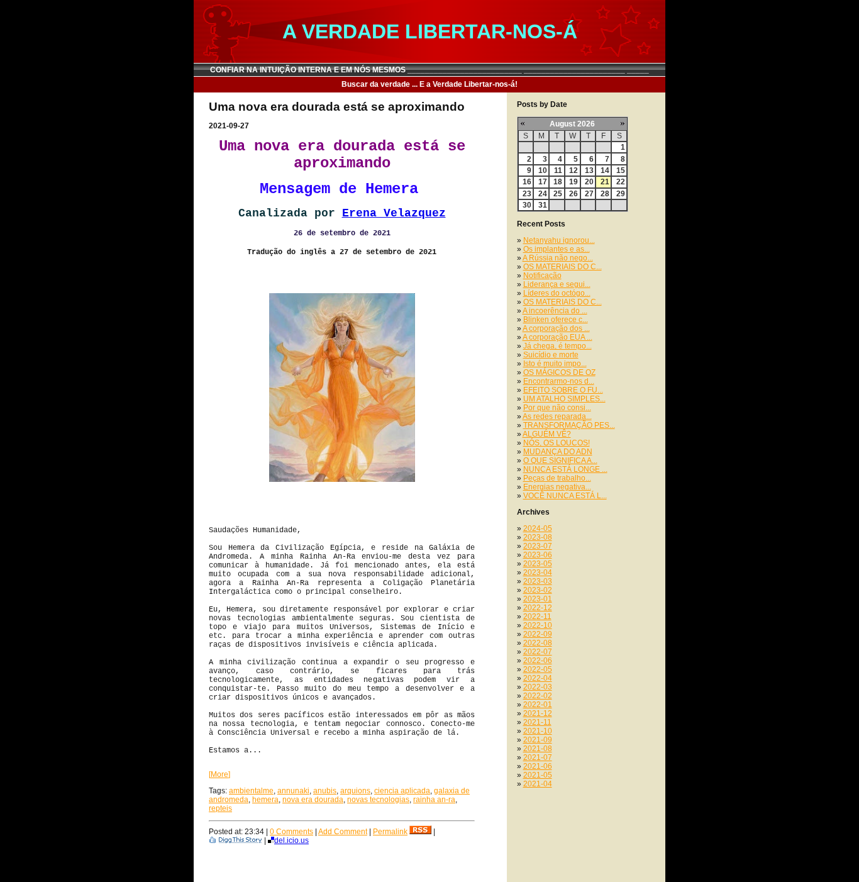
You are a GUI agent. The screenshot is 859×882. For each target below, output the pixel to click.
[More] (219, 774)
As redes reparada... (557, 416)
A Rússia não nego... (558, 258)
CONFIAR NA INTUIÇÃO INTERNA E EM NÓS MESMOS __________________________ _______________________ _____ (429, 69)
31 (542, 205)
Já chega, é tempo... (557, 346)
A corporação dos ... (556, 328)
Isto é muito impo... (555, 363)
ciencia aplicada (402, 790)
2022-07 (537, 651)
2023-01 (537, 599)
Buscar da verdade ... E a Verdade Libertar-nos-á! (429, 84)
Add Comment (342, 831)
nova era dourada (312, 799)
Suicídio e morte (551, 354)
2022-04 (537, 678)
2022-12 (537, 607)
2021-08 (537, 748)
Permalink (390, 831)
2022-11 (537, 616)
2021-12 (537, 713)
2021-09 (537, 739)
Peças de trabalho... (557, 478)
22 (620, 181)
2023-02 (537, 590)
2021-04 (537, 783)
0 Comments (291, 831)
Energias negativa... (557, 487)
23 (527, 193)
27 (589, 193)
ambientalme (251, 790)
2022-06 (537, 660)
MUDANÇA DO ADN (557, 451)
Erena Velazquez (394, 213)
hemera (265, 799)
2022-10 (537, 625)
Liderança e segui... (556, 284)
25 (557, 193)
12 (573, 170)
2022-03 (537, 687)
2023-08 (537, 537)
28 (605, 193)
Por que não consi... (557, 407)
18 (557, 181)
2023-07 (537, 546)
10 (542, 170)
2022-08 (537, 643)
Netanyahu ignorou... (559, 240)
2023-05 (537, 563)
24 (542, 193)
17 (542, 181)
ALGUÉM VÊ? (547, 434)
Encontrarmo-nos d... (558, 381)
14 (605, 170)
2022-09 (537, 634)
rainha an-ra (434, 799)
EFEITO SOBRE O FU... (563, 390)
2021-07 (537, 757)
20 (589, 181)
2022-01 (537, 704)
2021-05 (537, 775)
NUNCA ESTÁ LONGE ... (565, 469)
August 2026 (572, 124)
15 (620, 170)
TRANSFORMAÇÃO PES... (569, 425)
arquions (355, 790)
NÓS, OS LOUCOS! (556, 442)
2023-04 (537, 572)
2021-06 (537, 766)
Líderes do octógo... (556, 293)
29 (620, 193)
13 (589, 170)
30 (527, 205)
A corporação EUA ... (557, 337)
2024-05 (537, 528)
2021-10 (537, 731)
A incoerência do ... (555, 310)
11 (558, 170)
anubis (324, 790)
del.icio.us (291, 840)
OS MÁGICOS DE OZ (559, 372)
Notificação (542, 275)
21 (605, 181)
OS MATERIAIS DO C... (562, 266)
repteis (220, 808)
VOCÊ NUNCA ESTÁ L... (565, 495)
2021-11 (537, 722)
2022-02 (537, 695)
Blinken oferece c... (555, 319)
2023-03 (537, 581)
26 (573, 193)
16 (527, 181)
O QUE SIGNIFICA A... (560, 460)
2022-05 (537, 669)
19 (573, 181)
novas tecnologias (378, 799)
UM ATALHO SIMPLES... (564, 398)
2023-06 (537, 554)
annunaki (293, 790)
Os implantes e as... (556, 249)
